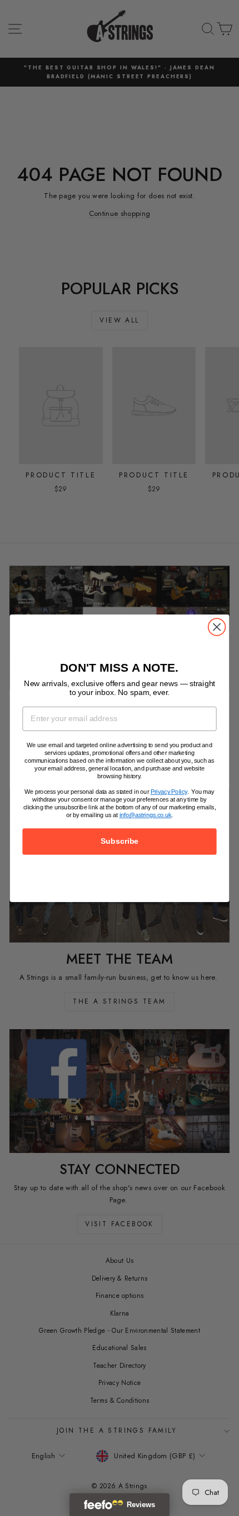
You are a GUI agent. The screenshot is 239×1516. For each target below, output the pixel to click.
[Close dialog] (217, 627)
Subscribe (119, 841)
